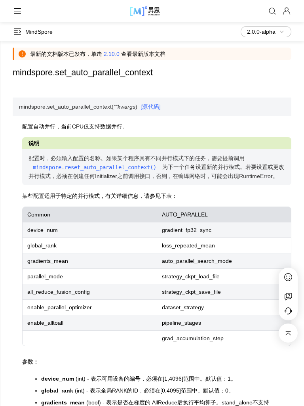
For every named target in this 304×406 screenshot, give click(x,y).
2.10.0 (112, 54)
